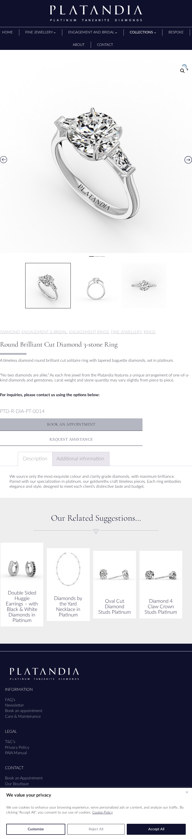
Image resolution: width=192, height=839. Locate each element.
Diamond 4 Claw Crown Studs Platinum (160, 607)
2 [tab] (97, 258)
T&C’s (10, 742)
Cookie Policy (102, 812)
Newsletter (14, 705)
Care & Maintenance (23, 717)
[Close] (187, 792)
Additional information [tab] (80, 458)
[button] (182, 70)
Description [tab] (35, 458)
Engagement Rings (89, 332)
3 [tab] (102, 258)
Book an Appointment (23, 778)
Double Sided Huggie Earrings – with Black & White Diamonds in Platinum (22, 607)
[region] (96, 813)
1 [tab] (91, 258)
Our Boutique (17, 784)
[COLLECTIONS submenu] (155, 32)
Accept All (156, 829)
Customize (36, 829)
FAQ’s (10, 700)
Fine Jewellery (126, 332)
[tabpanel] (96, 157)
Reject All (96, 829)
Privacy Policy (17, 747)
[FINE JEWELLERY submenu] (55, 32)
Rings (150, 332)
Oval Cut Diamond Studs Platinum (114, 607)
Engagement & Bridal (44, 332)
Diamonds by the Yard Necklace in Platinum (68, 606)
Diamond (10, 332)
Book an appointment (23, 711)
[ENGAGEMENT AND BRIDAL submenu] (116, 32)
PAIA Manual (16, 753)
